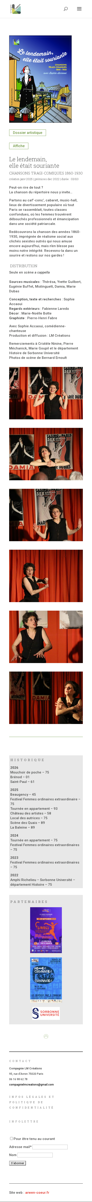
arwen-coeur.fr (37, 1193)
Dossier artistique (27, 133)
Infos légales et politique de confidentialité (32, 1102)
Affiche (19, 146)
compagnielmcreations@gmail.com (31, 1084)
